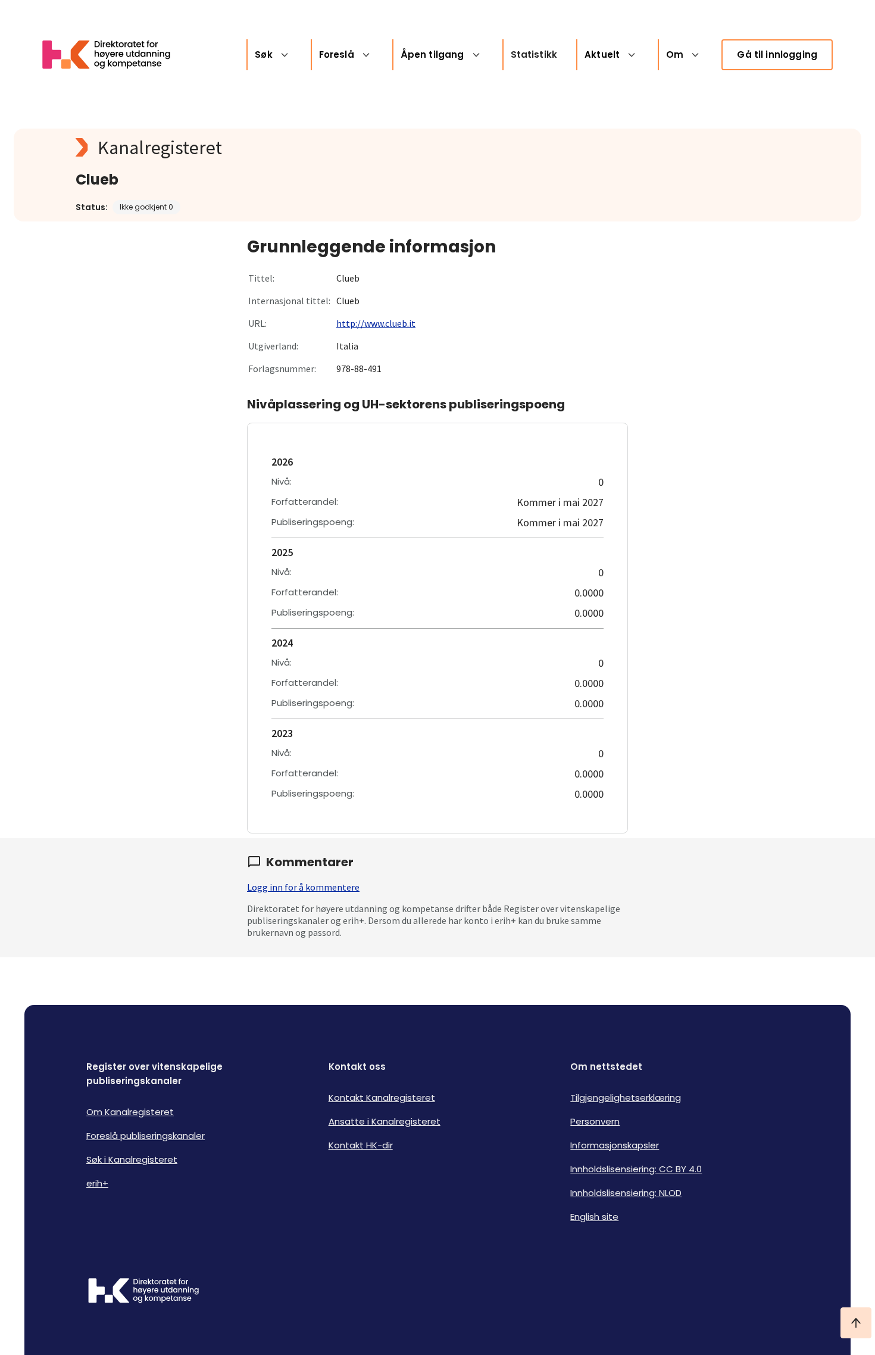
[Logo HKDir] (143, 1291)
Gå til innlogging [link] (777, 54)
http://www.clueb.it (375, 323)
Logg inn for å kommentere (303, 887)
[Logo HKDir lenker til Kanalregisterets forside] (113, 54)
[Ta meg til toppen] (855, 1322)
